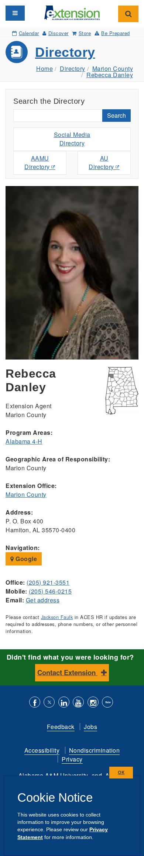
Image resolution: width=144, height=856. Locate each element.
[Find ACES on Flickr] (107, 703)
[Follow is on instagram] (93, 703)
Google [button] (25, 558)
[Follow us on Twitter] (49, 703)
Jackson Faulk (57, 616)
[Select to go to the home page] (72, 12)
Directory (65, 52)
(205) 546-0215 (50, 591)
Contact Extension (67, 672)
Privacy (72, 759)
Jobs (90, 726)
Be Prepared (115, 33)
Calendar (29, 33)
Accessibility (42, 750)
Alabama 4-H (24, 441)
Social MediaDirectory (72, 138)
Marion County (112, 68)
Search (116, 115)
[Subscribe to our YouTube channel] (78, 703)
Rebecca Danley (109, 75)
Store (85, 33)
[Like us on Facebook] (34, 703)
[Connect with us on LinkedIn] (63, 703)
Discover (58, 33)
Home (44, 68)
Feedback (61, 726)
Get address (43, 600)
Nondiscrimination (94, 750)
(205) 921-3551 (48, 582)
